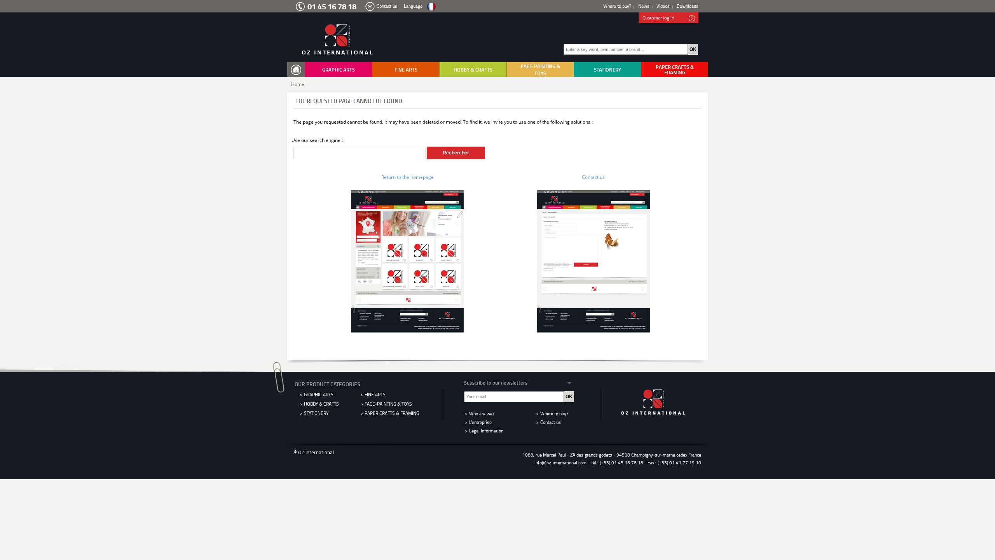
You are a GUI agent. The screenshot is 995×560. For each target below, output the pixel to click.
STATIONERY (607, 69)
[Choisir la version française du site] (431, 6)
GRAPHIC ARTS (338, 69)
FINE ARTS (406, 69)
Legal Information (486, 430)
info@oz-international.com (560, 462)
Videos (663, 6)
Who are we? (481, 413)
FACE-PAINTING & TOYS (540, 70)
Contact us (387, 6)
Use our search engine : (317, 140)
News (643, 6)
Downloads (687, 6)
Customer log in (658, 18)
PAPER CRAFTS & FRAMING (675, 69)
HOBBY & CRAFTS (473, 69)
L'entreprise (480, 422)
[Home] (298, 70)
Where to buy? (617, 6)
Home (297, 84)
